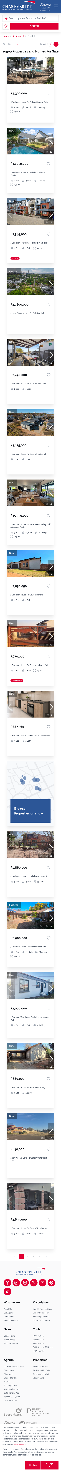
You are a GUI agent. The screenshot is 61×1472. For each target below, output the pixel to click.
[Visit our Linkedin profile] (16, 1282)
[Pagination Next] (46, 1256)
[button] (51, 73)
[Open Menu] (55, 6)
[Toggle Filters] (6, 26)
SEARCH (34, 26)
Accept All (49, 1465)
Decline (33, 1465)
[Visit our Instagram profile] (25, 1282)
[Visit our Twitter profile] (34, 1282)
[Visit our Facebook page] (7, 1282)
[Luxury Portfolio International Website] (37, 1411)
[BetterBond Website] (13, 1411)
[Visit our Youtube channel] (42, 1282)
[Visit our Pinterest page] (51, 1282)
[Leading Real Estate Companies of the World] (45, 6)
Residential (18, 36)
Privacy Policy (19, 1444)
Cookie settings (14, 1465)
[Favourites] (49, 93)
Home (6, 36)
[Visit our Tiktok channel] (7, 1291)
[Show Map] (55, 44)
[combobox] (21, 18)
